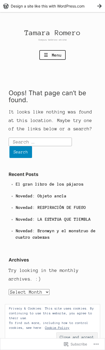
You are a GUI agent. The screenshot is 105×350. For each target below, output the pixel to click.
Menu (55, 55)
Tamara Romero (52, 32)
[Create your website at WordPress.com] (52, 6)
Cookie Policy (57, 327)
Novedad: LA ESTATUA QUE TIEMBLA (53, 219)
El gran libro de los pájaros (49, 184)
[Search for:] (40, 141)
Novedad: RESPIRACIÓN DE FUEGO (51, 207)
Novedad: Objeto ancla (41, 196)
